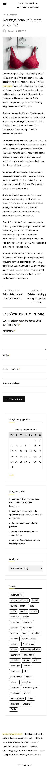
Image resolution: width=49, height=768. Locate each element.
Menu (6, 3)
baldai (35, 600)
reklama (28, 666)
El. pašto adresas (11, 369)
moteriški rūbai (29, 638)
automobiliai (16, 595)
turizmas (15, 687)
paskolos (15, 660)
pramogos (15, 666)
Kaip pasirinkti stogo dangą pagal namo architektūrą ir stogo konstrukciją (24, 502)
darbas (34, 611)
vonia (30, 698)
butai (32, 606)
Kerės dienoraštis (28, 4)
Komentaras (9, 331)
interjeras (15, 622)
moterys (15, 644)
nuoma (14, 649)
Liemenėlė (7, 86)
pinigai (26, 660)
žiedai (13, 709)
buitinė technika (18, 606)
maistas (14, 638)
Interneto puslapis (11, 383)
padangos (15, 655)
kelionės (14, 627)
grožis (26, 617)
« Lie (11, 475)
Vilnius (27, 693)
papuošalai (29, 655)
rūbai (26, 671)
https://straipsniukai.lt (13, 734)
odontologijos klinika (30, 649)
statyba (14, 682)
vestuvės (15, 693)
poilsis (36, 660)
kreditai (14, 633)
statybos (26, 682)
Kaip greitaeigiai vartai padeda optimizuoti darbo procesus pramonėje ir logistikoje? (25, 514)
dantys (23, 611)
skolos (29, 676)
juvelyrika (28, 622)
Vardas (6, 355)
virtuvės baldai (17, 698)
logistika (35, 633)
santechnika (16, 676)
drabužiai (15, 617)
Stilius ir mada (10, 15)
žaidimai (26, 704)
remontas (15, 671)
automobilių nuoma (19, 600)
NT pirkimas (28, 644)
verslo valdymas (30, 687)
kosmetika (27, 627)
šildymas (15, 704)
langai (24, 633)
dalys (13, 611)
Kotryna (11, 31)
